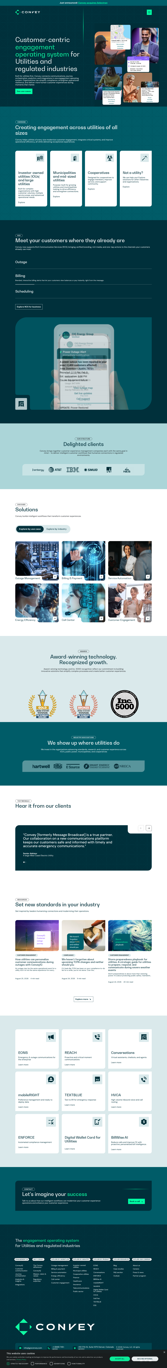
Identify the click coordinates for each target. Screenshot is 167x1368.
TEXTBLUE (97, 1302)
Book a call (135, 1201)
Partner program (139, 1276)
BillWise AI (97, 1279)
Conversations (99, 1272)
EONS (95, 1265)
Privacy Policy (21, 1359)
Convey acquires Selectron (92, 2)
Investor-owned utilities (79, 1266)
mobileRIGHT (98, 1283)
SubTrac (96, 1298)
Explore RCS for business (29, 306)
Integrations (20, 1284)
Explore (21, 202)
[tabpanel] (83, 178)
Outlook (116, 1276)
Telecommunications (81, 1288)
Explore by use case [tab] (30, 529)
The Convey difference (38, 1266)
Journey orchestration (20, 1275)
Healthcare (77, 1281)
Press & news (138, 1272)
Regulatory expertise (37, 1280)
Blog (115, 1265)
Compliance (68, 955)
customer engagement (26, 955)
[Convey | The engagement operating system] (55, 1327)
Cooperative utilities (81, 1274)
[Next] (149, 828)
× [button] (164, 1352)
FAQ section (118, 1272)
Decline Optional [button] (145, 1359)
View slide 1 (24, 862)
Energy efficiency (58, 1276)
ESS (94, 1305)
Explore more (82, 999)
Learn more (23, 579)
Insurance (77, 1284)
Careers (136, 1269)
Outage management (59, 1265)
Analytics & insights (19, 1280)
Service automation (58, 1272)
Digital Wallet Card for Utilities (100, 1290)
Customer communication (21, 1270)
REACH (96, 1269)
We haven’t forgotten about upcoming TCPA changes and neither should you (82, 962)
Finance (76, 1277)
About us (136, 1265)
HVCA (95, 1295)
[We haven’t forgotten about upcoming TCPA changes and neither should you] (83, 935)
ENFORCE (97, 1276)
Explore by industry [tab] (57, 529)
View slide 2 (25, 862)
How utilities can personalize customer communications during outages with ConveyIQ (34, 962)
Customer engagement (60, 1283)
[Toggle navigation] (149, 12)
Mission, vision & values (39, 1275)
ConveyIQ (19, 1265)
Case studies (118, 1269)
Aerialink (96, 1286)
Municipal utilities (80, 1271)
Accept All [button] (119, 1359)
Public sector (78, 1291)
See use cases (24, 91)
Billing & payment (58, 1269)
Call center (55, 1279)
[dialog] (83, 1359)
